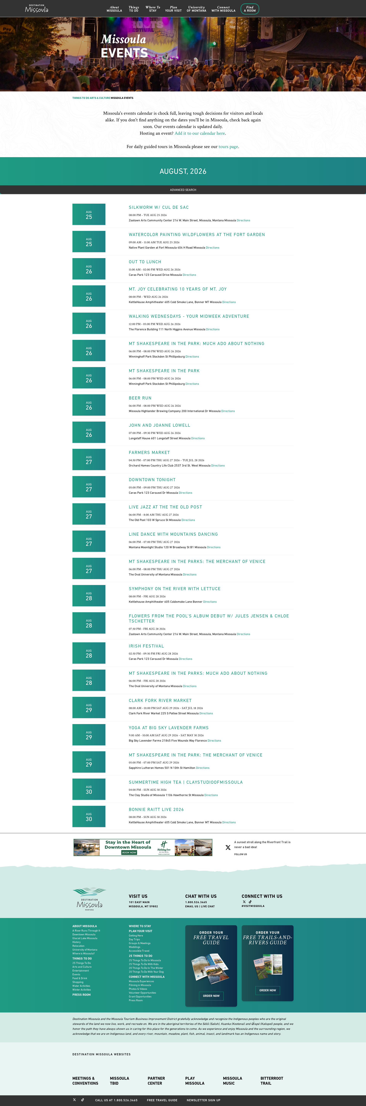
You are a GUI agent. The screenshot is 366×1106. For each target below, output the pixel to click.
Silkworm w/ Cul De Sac (159, 207)
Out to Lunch (145, 261)
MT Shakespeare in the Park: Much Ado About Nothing (197, 343)
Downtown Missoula (83, 934)
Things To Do (80, 97)
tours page (228, 146)
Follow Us (240, 854)
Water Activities (81, 985)
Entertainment (80, 970)
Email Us (191, 906)
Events (76, 974)
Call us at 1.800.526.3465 (116, 1100)
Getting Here (136, 935)
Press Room (81, 994)
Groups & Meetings (140, 943)
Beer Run (140, 397)
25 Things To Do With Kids (144, 964)
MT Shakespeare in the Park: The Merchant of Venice (196, 754)
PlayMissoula (195, 1081)
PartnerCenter (156, 1081)
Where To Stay (140, 926)
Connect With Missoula (147, 977)
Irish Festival (146, 645)
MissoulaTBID (119, 1081)
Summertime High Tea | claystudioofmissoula (186, 782)
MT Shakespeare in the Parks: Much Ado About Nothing (198, 673)
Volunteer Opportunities (142, 992)
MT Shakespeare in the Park (164, 370)
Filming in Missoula (140, 985)
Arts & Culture (100, 97)
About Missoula (84, 926)
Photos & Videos (138, 988)
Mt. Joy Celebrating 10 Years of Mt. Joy (178, 289)
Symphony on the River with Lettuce (175, 588)
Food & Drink (79, 978)
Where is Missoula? (83, 953)
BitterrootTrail (272, 1081)
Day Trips (134, 939)
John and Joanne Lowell (159, 425)
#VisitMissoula (253, 906)
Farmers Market (149, 452)
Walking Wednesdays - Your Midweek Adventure (189, 316)
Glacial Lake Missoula (84, 938)
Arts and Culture (82, 966)
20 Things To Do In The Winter (146, 967)
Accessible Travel (139, 950)
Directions (243, 220)
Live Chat (208, 906)
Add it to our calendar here (200, 133)
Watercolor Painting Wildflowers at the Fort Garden (197, 234)
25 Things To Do (81, 962)
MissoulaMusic (232, 1081)
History (76, 942)
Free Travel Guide (162, 1100)
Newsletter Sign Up (204, 1100)
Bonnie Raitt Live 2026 (156, 809)
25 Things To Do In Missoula (145, 960)
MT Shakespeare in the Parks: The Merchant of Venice (197, 561)
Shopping (77, 982)
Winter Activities (81, 989)
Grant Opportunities (140, 996)
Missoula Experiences (141, 981)
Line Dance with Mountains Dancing (173, 534)
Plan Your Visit (140, 931)
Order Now (211, 996)
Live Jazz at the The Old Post (165, 506)
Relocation (78, 945)
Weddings (134, 946)
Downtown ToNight (152, 479)
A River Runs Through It (86, 930)
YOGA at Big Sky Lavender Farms (169, 727)
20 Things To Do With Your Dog (146, 971)
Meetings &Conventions (85, 1081)
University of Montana (84, 949)
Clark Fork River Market (160, 700)
